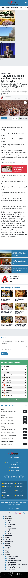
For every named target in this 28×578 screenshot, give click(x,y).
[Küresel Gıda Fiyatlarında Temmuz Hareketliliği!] (7, 319)
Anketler (7, 549)
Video (7, 537)
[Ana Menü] (1, 2)
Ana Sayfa (8, 516)
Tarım (8, 7)
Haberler (3, 73)
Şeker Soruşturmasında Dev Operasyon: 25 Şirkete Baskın (6, 299)
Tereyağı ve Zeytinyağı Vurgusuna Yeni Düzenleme (20, 312)
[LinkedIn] (17, 476)
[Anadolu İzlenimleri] (14, 3)
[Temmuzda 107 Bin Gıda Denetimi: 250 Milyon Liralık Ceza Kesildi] (21, 319)
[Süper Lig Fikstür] (26, 405)
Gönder (4, 353)
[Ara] (26, 2)
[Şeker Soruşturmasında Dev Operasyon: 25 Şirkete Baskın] (7, 293)
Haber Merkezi (14, 278)
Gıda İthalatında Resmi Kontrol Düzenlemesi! (6, 312)
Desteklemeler (22, 502)
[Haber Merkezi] (4, 279)
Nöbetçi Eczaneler (8, 483)
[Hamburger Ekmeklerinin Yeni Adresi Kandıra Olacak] (21, 293)
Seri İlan (7, 543)
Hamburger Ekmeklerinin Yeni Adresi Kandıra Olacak (20, 299)
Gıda (21, 7)
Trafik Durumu (19, 486)
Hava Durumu (20, 483)
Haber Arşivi (20, 495)
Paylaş (4, 118)
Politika (18, 504)
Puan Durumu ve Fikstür (7, 491)
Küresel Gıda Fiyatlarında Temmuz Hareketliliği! (7, 325)
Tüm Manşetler (20, 491)
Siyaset (13, 504)
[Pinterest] (11, 476)
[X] (8, 476)
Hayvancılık (14, 7)
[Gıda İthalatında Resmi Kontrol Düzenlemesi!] (7, 306)
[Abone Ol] (23, 118)
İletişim (7, 552)
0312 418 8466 (15, 467)
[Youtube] (19, 476)
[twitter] (10, 513)
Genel (2, 7)
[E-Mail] (11, 281)
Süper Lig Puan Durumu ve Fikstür (17, 564)
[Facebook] (5, 476)
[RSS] (22, 476)
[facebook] (6, 513)
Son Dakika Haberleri (6, 496)
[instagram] (15, 513)
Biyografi (8, 547)
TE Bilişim (17, 508)
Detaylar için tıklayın (14, 399)
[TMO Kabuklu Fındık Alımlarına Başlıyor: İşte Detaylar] (14, 108)
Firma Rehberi (9, 541)
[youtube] (20, 513)
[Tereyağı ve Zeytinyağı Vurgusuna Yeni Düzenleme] (21, 306)
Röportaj (7, 545)
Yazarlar (7, 539)
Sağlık (9, 504)
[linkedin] (24, 513)
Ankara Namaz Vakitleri (7, 487)
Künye (7, 551)
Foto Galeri (8, 535)
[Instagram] (14, 476)
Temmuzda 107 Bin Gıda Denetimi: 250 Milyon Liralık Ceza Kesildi (20, 325)
